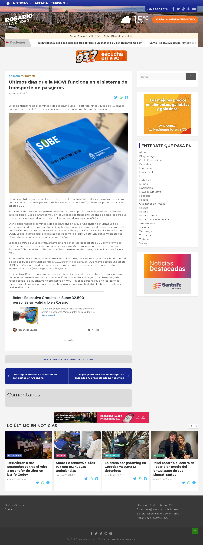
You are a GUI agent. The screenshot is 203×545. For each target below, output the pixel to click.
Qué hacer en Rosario (152, 203)
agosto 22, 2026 (16, 475)
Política (143, 199)
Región (143, 207)
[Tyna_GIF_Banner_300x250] (167, 95)
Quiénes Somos (14, 505)
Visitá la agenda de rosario (175, 19)
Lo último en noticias (32, 425)
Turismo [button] (58, 3)
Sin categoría (147, 223)
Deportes (145, 164)
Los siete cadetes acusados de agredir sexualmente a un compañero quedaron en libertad (172, 470)
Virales (143, 243)
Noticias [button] (20, 3)
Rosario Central (148, 215)
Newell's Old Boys (150, 191)
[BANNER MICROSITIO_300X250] (167, 256)
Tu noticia (28, 76)
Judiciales (145, 179)
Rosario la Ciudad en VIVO (154, 219)
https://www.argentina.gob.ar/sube (67, 261)
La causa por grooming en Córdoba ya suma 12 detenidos (76, 467)
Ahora (142, 152)
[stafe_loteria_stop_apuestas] (101, 413)
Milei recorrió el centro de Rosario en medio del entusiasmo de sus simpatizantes (125, 468)
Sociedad (144, 227)
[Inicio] (8, 3)
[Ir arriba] (195, 531)
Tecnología (146, 231)
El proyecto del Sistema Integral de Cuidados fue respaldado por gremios (99, 376)
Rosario (14, 76)
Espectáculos (147, 172)
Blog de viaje (147, 156)
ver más (68, 340)
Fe (140, 176)
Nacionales (146, 187)
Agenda (41, 3)
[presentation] (191, 426)
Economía (145, 168)
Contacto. (10, 509)
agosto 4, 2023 (17, 93)
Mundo (143, 183)
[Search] (191, 76)
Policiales (144, 195)
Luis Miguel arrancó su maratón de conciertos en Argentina (35, 376)
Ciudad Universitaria (151, 160)
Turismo (144, 239)
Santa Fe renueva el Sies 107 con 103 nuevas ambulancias (26, 467)
